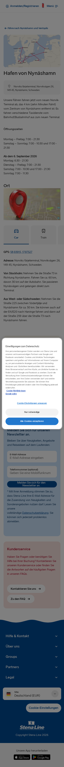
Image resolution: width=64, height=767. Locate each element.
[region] (32, 383)
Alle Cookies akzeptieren (32, 421)
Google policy (11, 394)
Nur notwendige (32, 412)
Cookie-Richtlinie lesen (16, 391)
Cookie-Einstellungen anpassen (32, 403)
